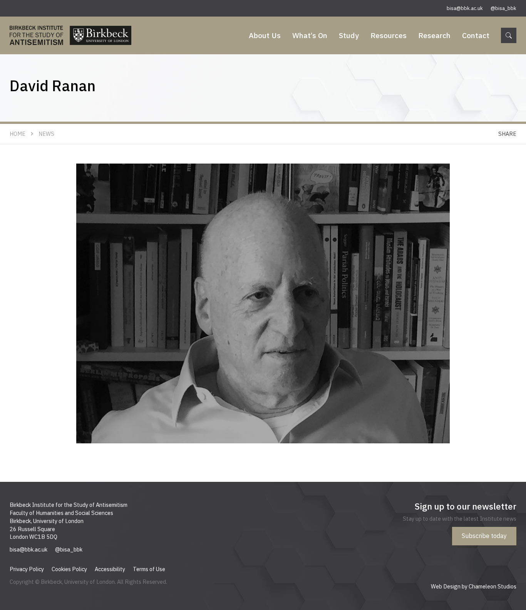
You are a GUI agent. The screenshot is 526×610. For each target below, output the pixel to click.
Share (507, 133)
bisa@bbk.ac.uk (465, 8)
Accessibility (110, 569)
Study (349, 35)
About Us (265, 35)
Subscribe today (484, 536)
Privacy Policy (27, 569)
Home (17, 133)
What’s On (309, 35)
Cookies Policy (69, 569)
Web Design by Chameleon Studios (473, 586)
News (46, 133)
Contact (475, 35)
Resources (388, 35)
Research (434, 35)
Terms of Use (149, 569)
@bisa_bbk (503, 8)
